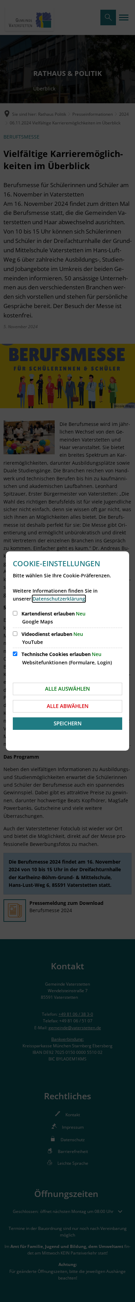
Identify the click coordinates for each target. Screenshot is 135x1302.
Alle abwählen (68, 705)
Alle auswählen (67, 688)
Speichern (68, 723)
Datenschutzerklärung (59, 598)
